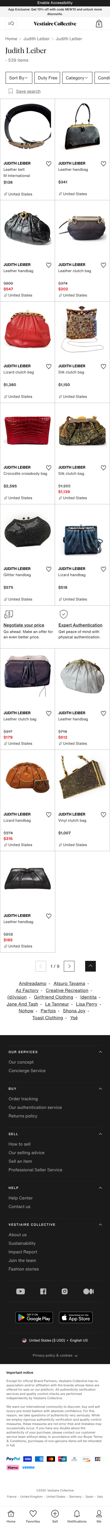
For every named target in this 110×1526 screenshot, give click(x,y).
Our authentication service (35, 1107)
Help (14, 1188)
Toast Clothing (47, 1017)
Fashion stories (24, 1269)
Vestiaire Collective (32, 1225)
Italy (100, 1497)
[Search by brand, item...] (11, 23)
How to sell (20, 1144)
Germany (75, 1497)
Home (11, 38)
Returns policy (23, 1116)
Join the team (22, 1260)
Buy (13, 1089)
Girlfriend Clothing (53, 997)
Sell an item (20, 1161)
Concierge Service (27, 1070)
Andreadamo (32, 983)
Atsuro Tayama (69, 983)
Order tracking (23, 1098)
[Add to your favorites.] (48, 164)
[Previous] (41, 966)
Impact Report (23, 1252)
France (12, 1497)
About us (18, 1234)
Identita (88, 997)
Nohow (26, 1011)
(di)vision (17, 997)
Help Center (21, 1198)
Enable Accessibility (55, 3)
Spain (89, 1497)
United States (55, 1497)
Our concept (21, 1062)
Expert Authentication (80, 625)
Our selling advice (27, 1152)
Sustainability (22, 1243)
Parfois (48, 1011)
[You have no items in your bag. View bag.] (99, 23)
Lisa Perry (86, 1004)
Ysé (74, 1017)
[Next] (69, 966)
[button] (99, 23)
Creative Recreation (67, 990)
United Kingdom (31, 1497)
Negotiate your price (23, 625)
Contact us (19, 1206)
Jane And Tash (22, 1004)
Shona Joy (74, 1011)
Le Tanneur (57, 1004)
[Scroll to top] (90, 966)
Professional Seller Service (35, 1169)
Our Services (23, 1052)
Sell (13, 1134)
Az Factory (27, 990)
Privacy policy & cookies (53, 1355)
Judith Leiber (36, 38)
